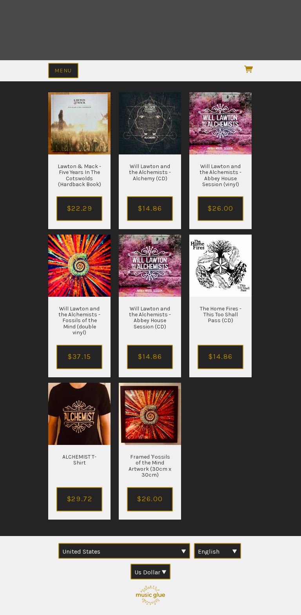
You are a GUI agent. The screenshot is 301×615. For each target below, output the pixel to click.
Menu (63, 70)
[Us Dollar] (150, 571)
